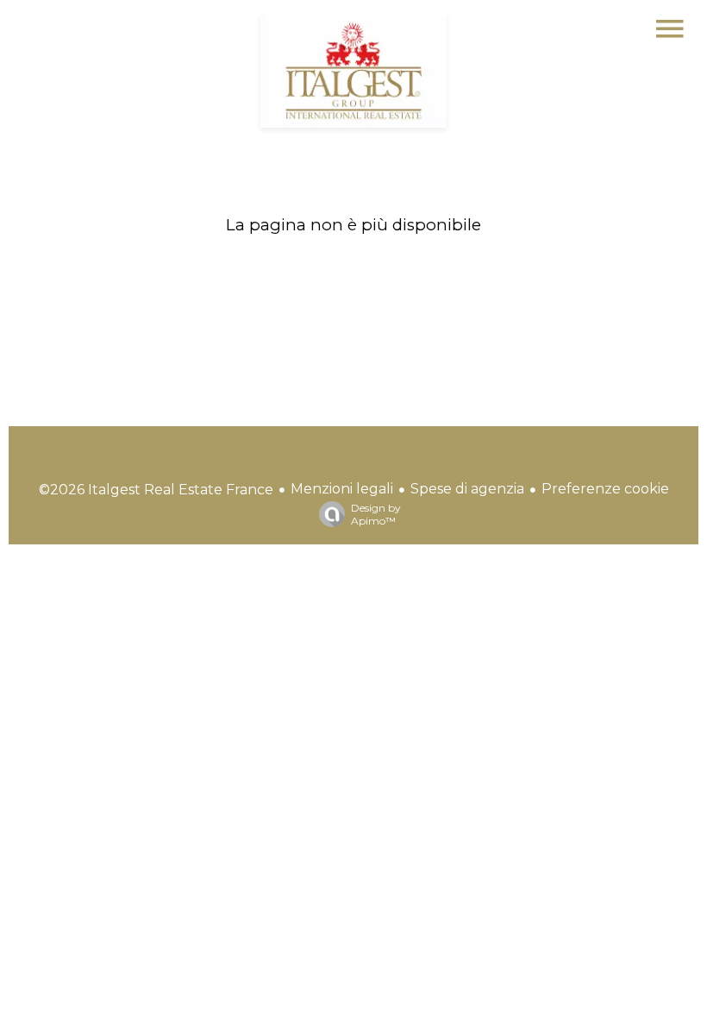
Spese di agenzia (467, 489)
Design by (376, 514)
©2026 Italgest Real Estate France (156, 489)
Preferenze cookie (605, 489)
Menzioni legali (342, 489)
